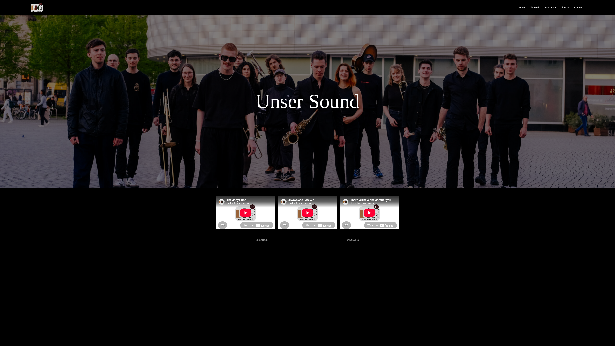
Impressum (261, 239)
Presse (565, 7)
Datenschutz (353, 239)
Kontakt (578, 7)
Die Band (534, 7)
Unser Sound (550, 7)
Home (522, 7)
